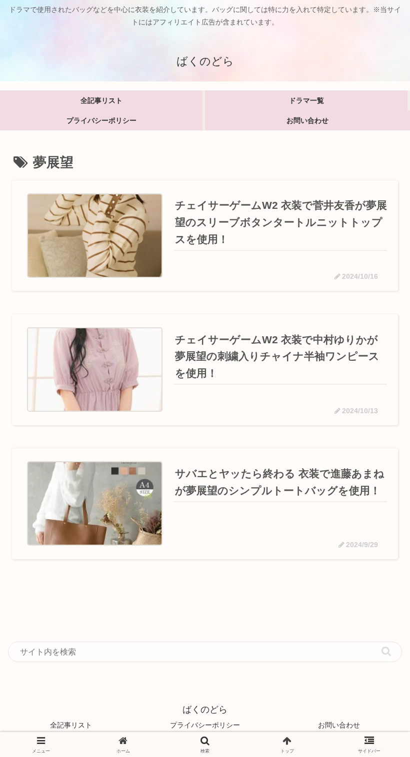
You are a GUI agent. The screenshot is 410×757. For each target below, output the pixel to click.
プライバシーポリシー (205, 725)
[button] (386, 651)
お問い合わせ (339, 725)
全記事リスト (71, 725)
